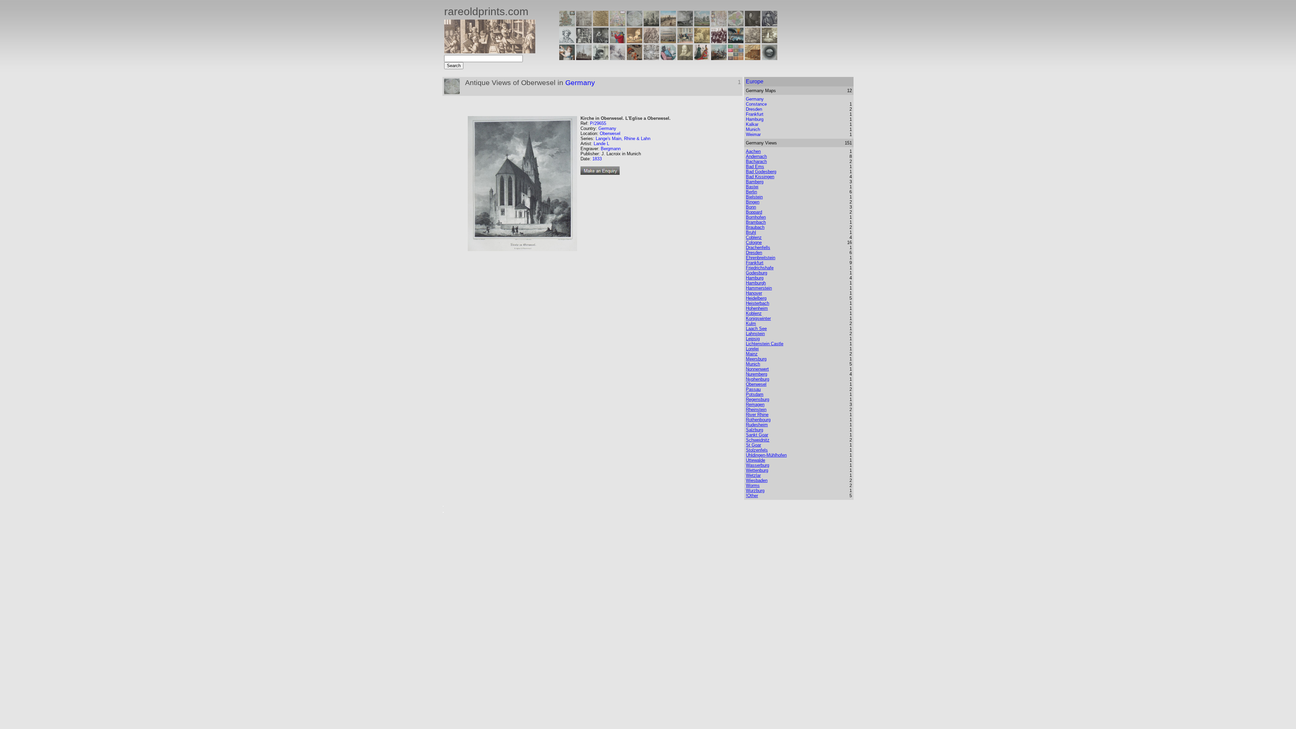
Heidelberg (756, 298)
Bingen (752, 202)
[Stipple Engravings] (567, 58)
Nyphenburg (757, 379)
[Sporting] (668, 41)
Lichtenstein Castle (764, 343)
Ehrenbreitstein (760, 257)
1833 (597, 158)
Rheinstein (756, 409)
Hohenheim (757, 308)
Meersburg (756, 358)
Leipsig (753, 338)
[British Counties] (567, 24)
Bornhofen (756, 217)
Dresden (754, 109)
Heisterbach (757, 303)
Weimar (753, 134)
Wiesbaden (756, 480)
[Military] (719, 58)
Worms (753, 485)
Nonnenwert (757, 369)
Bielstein (754, 196)
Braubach (755, 227)
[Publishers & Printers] (584, 41)
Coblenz (754, 237)
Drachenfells (758, 247)
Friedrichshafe (760, 267)
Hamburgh (756, 283)
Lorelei (752, 348)
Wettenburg (757, 470)
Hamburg (754, 119)
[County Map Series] (601, 24)
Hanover (754, 293)
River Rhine (757, 414)
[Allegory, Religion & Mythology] (651, 58)
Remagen (755, 404)
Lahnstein (755, 333)
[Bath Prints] (685, 24)
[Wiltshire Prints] (702, 24)
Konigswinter (758, 318)
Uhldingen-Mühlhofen (766, 455)
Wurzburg (755, 490)
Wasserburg (757, 465)
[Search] (769, 58)
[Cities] (668, 24)
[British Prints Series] (584, 24)
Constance (756, 104)
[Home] (489, 51)
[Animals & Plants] (634, 41)
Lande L (601, 143)
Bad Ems (755, 166)
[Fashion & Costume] (702, 58)
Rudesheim (757, 424)
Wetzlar (753, 475)
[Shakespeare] (685, 58)
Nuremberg (756, 374)
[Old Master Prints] (752, 41)
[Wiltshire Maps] (719, 24)
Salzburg (754, 429)
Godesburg (756, 272)
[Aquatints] (584, 58)
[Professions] (668, 58)
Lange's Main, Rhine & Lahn (623, 138)
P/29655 (598, 123)
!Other (752, 495)
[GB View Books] (736, 58)
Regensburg (757, 399)
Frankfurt (754, 114)
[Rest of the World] (634, 24)
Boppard (754, 212)
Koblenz (754, 313)
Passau (753, 389)
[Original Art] (702, 41)
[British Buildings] (651, 24)
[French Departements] (736, 24)
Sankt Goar (757, 434)
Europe (754, 81)
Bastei (752, 186)
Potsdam (754, 394)
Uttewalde (755, 460)
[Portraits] (651, 41)
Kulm (751, 323)
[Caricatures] (617, 41)
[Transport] (685, 41)
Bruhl (751, 232)
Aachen (753, 151)
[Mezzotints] (769, 41)
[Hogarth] (601, 41)
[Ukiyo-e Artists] (634, 58)
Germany (580, 82)
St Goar (753, 445)
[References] (752, 58)
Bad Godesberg (761, 171)
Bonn (751, 207)
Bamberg (754, 181)
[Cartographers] (769, 24)
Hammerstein (759, 288)
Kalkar (752, 124)
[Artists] (752, 24)
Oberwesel (610, 133)
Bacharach (756, 161)
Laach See (756, 328)
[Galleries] (736, 41)
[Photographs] (719, 41)
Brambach (756, 222)
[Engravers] (567, 41)
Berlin (751, 191)
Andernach (756, 156)
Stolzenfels (757, 450)
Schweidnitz (758, 439)
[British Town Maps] (617, 24)
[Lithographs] (601, 58)
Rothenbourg (758, 419)
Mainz (752, 353)
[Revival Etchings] (617, 58)
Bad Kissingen (760, 176)
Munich (753, 129)
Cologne (754, 242)
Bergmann (611, 148)
